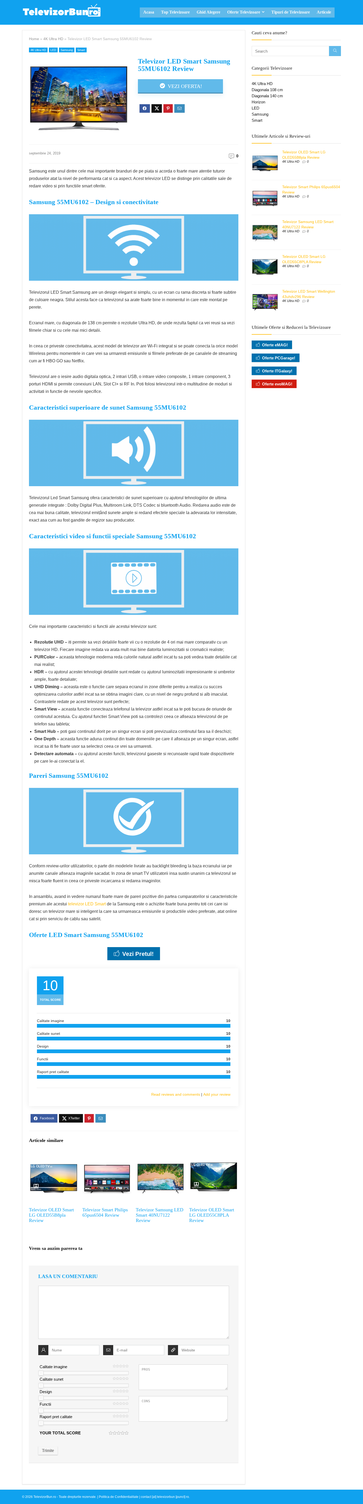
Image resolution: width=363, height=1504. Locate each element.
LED (53, 50)
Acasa (148, 12)
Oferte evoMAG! (277, 384)
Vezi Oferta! (184, 86)
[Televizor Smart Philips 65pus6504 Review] (107, 1156)
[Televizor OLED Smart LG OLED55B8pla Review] (53, 1156)
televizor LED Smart (87, 904)
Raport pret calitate (56, 1416)
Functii (45, 1404)
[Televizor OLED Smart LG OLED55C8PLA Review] (213, 1156)
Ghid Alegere (208, 12)
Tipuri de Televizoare (290, 12)
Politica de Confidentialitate (118, 1497)
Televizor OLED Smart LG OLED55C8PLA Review (211, 1215)
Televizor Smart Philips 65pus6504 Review (105, 1212)
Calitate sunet (51, 1379)
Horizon (258, 102)
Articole (324, 12)
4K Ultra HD (53, 39)
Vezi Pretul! (138, 954)
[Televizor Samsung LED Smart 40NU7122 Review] (160, 1156)
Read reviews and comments (175, 1094)
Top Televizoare (175, 12)
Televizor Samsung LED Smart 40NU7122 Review (159, 1215)
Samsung (67, 50)
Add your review (216, 1094)
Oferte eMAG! (275, 345)
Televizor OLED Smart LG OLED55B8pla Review (51, 1215)
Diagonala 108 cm (267, 89)
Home (34, 39)
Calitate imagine (53, 1366)
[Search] (335, 51)
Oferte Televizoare (243, 12)
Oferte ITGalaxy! (277, 371)
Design (46, 1391)
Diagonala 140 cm (267, 96)
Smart (81, 50)
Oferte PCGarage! (278, 358)
